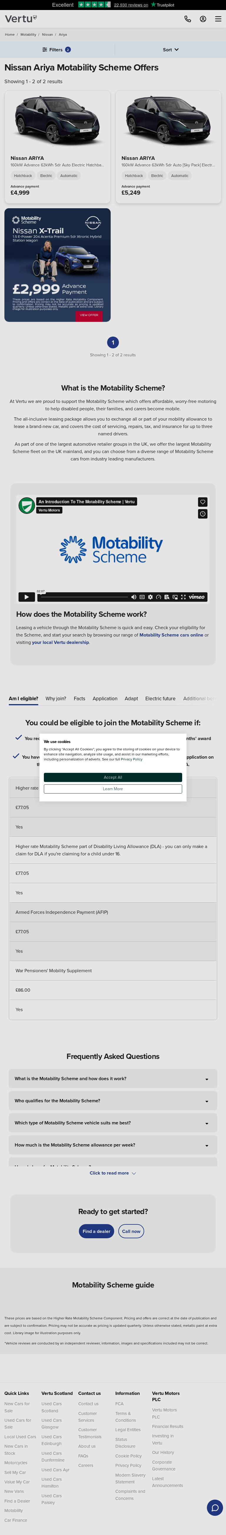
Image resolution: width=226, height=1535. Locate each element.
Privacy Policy (131, 759)
